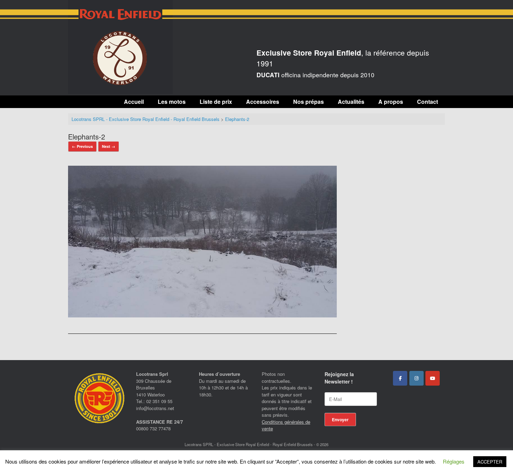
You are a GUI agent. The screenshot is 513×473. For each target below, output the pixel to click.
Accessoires (262, 102)
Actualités (351, 102)
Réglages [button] (453, 461)
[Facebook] (400, 378)
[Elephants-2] (202, 315)
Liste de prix (216, 102)
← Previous (82, 146)
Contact (427, 102)
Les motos (172, 102)
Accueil (134, 102)
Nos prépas (308, 102)
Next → (108, 146)
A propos (390, 102)
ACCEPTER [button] (489, 461)
